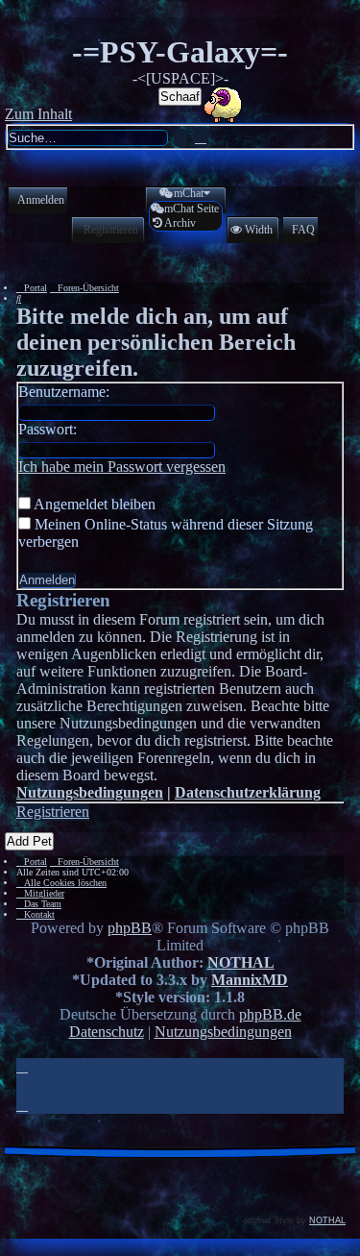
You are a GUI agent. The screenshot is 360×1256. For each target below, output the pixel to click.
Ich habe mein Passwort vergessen (122, 466)
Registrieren (52, 811)
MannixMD (249, 980)
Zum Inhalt (38, 114)
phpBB (130, 928)
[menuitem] (36, 200)
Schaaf (180, 96)
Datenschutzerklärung (248, 792)
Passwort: (47, 429)
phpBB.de (270, 1014)
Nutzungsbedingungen (89, 792)
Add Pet (29, 841)
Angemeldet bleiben (93, 504)
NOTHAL (241, 962)
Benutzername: (63, 391)
